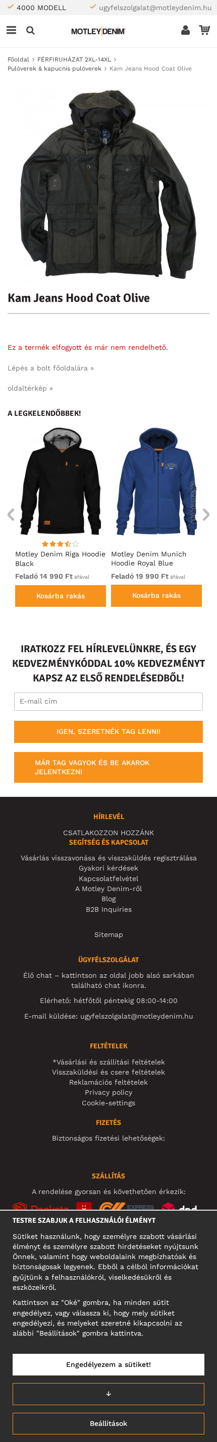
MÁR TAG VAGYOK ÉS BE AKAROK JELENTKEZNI (92, 767)
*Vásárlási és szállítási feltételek (108, 1062)
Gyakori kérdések (108, 868)
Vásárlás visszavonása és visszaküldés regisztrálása (109, 858)
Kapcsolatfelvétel (108, 878)
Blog (108, 899)
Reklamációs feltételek (108, 1082)
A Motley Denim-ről (108, 889)
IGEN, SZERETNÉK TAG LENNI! (108, 731)
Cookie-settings (108, 1103)
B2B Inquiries (109, 909)
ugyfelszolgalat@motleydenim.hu (155, 8)
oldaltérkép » (30, 388)
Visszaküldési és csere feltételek (108, 1072)
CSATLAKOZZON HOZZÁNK (108, 833)
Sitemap (108, 934)
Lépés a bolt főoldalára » (51, 368)
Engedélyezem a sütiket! (108, 1364)
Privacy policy (108, 1092)
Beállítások (108, 1423)
